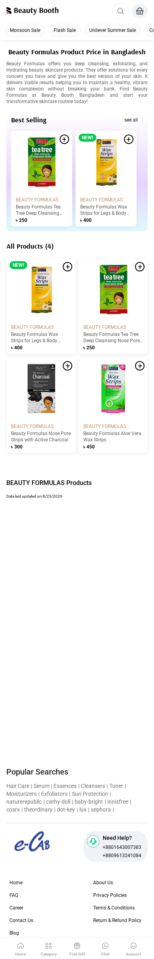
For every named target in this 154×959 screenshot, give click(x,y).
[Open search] (120, 11)
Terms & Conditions (114, 908)
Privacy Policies (110, 895)
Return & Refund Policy (117, 920)
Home (16, 882)
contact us (21, 920)
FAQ (13, 895)
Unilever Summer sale (112, 30)
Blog (14, 933)
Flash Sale (65, 30)
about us (103, 882)
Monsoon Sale (25, 30)
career (16, 908)
